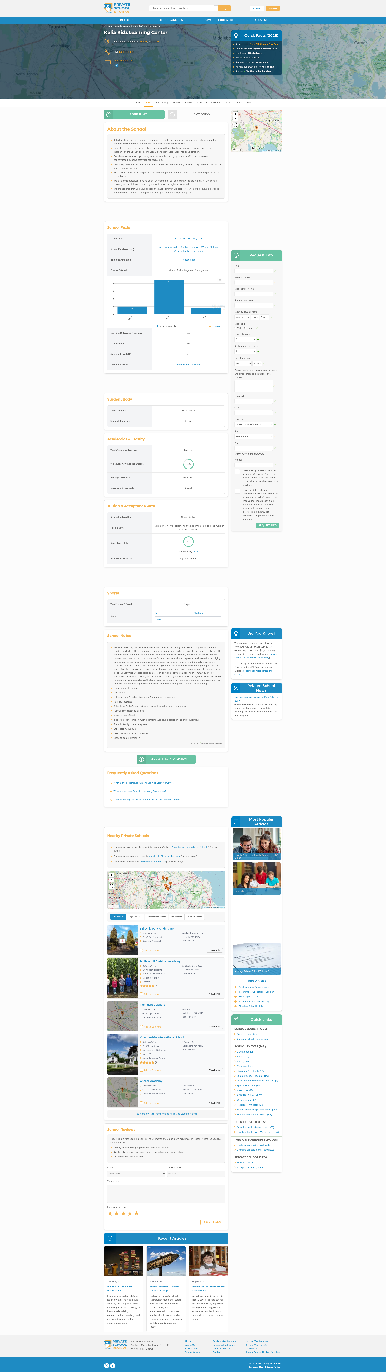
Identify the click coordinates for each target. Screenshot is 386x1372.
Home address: (242, 396)
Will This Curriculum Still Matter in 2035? (120, 1289)
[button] (110, 1214)
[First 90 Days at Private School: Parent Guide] (208, 1261)
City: (236, 408)
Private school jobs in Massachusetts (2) (258, 1132)
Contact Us (219, 1352)
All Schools (117, 917)
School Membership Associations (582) (257, 1110)
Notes (239, 102)
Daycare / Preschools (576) (250, 1071)
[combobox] (181, 8)
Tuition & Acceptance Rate (209, 102)
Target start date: (243, 358)
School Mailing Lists (256, 1345)
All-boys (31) (243, 1062)
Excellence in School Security (254, 1002)
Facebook (112, 1366)
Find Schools (191, 1349)
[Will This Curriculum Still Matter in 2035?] (123, 1261)
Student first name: (244, 289)
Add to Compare (152, 950)
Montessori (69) (245, 1066)
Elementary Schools (156, 917)
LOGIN (256, 9)
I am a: (110, 1167)
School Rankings (193, 1352)
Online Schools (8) (246, 1100)
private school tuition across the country (256, 656)
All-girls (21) (243, 1057)
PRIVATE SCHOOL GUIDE (219, 20)
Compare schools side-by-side (252, 1039)
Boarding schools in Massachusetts (255, 1150)
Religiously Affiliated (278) (250, 1105)
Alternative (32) (245, 1091)
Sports (229, 102)
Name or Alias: (174, 1167)
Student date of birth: (245, 312)
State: (237, 431)
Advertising (252, 1349)
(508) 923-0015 (126, 52)
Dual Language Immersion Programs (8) (257, 1081)
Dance (158, 620)
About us (190, 1345)
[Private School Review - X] (106, 1366)
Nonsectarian (188, 260)
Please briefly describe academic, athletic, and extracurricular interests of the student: (256, 374)
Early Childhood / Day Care (264, 44)
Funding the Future (249, 997)
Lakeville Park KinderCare (152, 862)
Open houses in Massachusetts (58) (255, 1127)
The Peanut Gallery (152, 1005)
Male (239, 328)
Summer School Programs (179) (253, 1076)
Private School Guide (224, 1345)
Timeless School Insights (252, 1006)
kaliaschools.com (124, 61)
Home (188, 1341)
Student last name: (244, 300)
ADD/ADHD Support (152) (250, 1095)
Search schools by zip (248, 1034)
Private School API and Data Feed (263, 1352)
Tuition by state (245, 1163)
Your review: (113, 1181)
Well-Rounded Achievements (254, 987)
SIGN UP (272, 9)
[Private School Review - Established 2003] (117, 8)
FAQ (249, 102)
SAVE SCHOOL (202, 114)
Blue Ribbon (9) (245, 1052)
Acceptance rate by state (250, 1168)
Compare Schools (222, 1349)
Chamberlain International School (189, 847)
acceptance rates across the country (253, 673)
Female (250, 328)
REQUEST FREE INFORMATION (168, 759)
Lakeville (142, 42)
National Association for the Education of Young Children (188, 247)
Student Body (162, 102)
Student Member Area (224, 1341)
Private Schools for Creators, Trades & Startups (165, 1289)
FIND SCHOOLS (128, 20)
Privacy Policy (272, 1367)
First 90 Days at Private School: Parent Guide (208, 1289)
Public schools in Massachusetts (254, 1145)
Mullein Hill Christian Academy (164, 856)
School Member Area (257, 1341)
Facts (148, 102)
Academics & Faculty (182, 102)
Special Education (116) (248, 1086)
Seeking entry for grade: (246, 346)
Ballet (158, 613)
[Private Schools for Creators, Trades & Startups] (166, 1261)
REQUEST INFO (139, 114)
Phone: (238, 460)
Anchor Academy (151, 1081)
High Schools (135, 917)
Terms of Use (256, 1367)
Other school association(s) (188, 251)
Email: (237, 266)
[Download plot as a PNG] (220, 280)
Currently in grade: (244, 334)
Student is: (240, 324)
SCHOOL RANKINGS (170, 20)
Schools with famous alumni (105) (254, 1115)
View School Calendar (188, 365)
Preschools (176, 917)
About (138, 102)
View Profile (214, 950)
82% (196, 552)
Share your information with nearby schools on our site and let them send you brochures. (260, 478)
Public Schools (195, 917)
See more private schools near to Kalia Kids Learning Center (166, 1114)
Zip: (236, 443)
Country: (239, 419)
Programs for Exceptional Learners (257, 992)
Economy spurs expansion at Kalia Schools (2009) (256, 699)
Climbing (198, 613)
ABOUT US (261, 20)
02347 (156, 42)
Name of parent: (242, 277)
